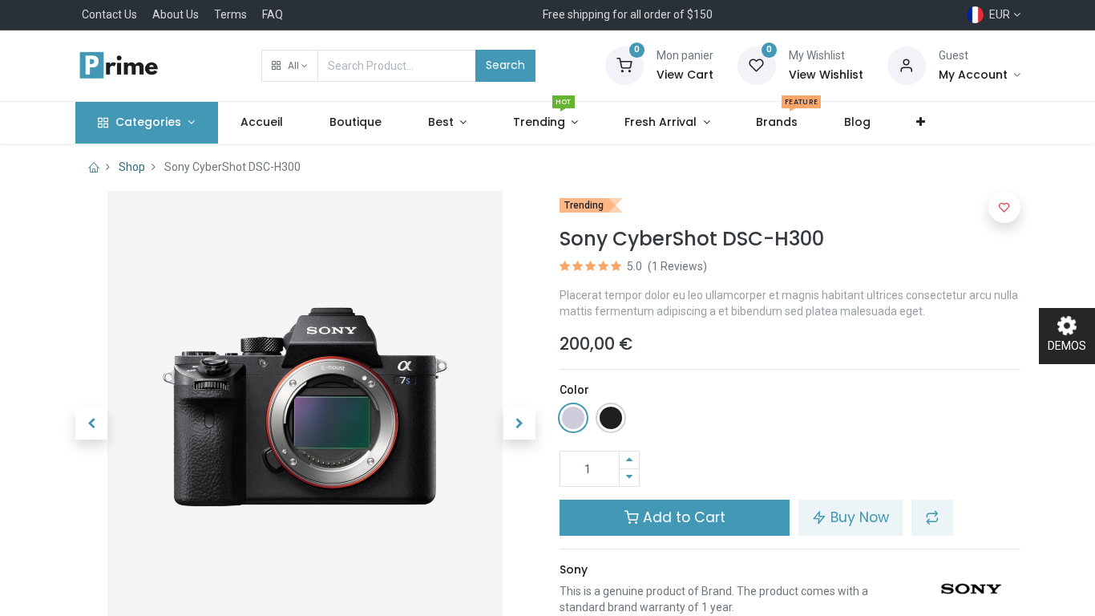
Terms (230, 14)
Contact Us (109, 14)
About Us (175, 14)
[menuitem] (262, 123)
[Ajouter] (629, 460)
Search (505, 65)
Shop (132, 166)
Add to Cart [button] (682, 517)
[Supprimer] (629, 477)
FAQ (272, 14)
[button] (289, 66)
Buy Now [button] (857, 517)
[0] (624, 65)
